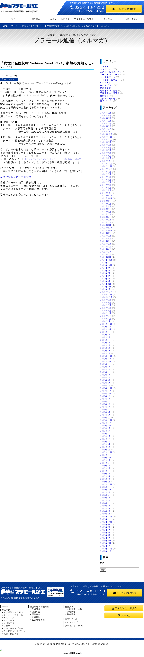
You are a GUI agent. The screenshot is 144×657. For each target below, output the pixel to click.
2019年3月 (105, 348)
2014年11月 (106, 487)
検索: (102, 562)
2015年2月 (105, 479)
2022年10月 (106, 233)
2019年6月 (105, 340)
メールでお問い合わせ (124, 9)
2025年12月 (106, 134)
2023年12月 (106, 195)
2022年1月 (105, 257)
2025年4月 (105, 153)
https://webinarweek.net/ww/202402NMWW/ (54, 159)
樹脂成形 (36, 611)
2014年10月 (106, 489)
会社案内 (108, 19)
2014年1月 (105, 514)
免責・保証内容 (11, 634)
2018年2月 (105, 383)
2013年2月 (105, 543)
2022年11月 (106, 230)
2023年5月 (106, 214)
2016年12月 (106, 420)
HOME (12, 19)
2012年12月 (106, 548)
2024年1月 (105, 193)
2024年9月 (105, 171)
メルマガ (126, 615)
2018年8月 (105, 367)
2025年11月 (106, 137)
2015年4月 (105, 473)
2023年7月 (106, 209)
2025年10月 (106, 139)
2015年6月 (105, 468)
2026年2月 (106, 129)
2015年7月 (105, 465)
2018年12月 (106, 356)
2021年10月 (106, 265)
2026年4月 (105, 123)
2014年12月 (106, 484)
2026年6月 (105, 118)
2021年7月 (105, 273)
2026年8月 (105, 113)
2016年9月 (105, 428)
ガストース (105, 69)
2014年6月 (105, 500)
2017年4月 (105, 409)
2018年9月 (105, 364)
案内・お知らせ (9, 79)
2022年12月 (106, 228)
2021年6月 (105, 276)
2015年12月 (106, 452)
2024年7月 (105, 177)
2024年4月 (105, 185)
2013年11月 (106, 519)
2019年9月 (105, 332)
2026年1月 (105, 131)
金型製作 (36, 609)
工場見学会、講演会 (84, 19)
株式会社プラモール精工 (19, 6)
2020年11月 (106, 294)
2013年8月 (105, 527)
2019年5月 (105, 342)
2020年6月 (105, 308)
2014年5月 (105, 503)
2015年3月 (105, 476)
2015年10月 (106, 457)
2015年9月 (105, 460)
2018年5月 (105, 375)
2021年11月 (106, 262)
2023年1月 (105, 225)
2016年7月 (105, 433)
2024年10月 (106, 169)
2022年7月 (106, 241)
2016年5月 (105, 439)
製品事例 (36, 614)
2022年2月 (106, 254)
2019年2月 (105, 350)
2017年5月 (105, 407)
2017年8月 (105, 399)
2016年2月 (105, 447)
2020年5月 (105, 310)
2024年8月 (105, 174)
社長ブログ (105, 101)
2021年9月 (105, 268)
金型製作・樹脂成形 (60, 19)
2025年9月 (105, 142)
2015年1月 (105, 481)
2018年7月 (105, 369)
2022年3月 (106, 252)
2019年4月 (105, 345)
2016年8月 (105, 431)
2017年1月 (105, 417)
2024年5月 (105, 182)
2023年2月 (106, 222)
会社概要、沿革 (74, 609)
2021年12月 (106, 260)
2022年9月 (106, 236)
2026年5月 (105, 121)
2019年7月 (105, 337)
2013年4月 (105, 538)
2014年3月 (105, 508)
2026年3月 (106, 126)
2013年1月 (105, 546)
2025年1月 (105, 161)
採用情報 (71, 611)
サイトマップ (71, 622)
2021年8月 (105, 270)
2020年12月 (106, 292)
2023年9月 (106, 203)
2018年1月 (105, 385)
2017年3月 (105, 412)
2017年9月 (105, 396)
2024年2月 (106, 190)
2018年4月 (105, 377)
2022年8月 (106, 238)
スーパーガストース (110, 74)
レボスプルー (106, 85)
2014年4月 (105, 505)
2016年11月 (106, 423)
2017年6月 (105, 404)
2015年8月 (105, 463)
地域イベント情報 (108, 90)
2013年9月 (105, 524)
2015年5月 (105, 471)
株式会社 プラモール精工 (23, 592)
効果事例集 (105, 88)
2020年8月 (105, 302)
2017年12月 (106, 388)
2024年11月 (106, 166)
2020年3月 (106, 316)
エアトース (105, 66)
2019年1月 (105, 353)
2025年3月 (106, 155)
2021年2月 (105, 286)
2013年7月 (105, 530)
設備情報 (36, 617)
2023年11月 (106, 198)
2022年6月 (106, 244)
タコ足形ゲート (107, 77)
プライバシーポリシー (76, 626)
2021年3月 (105, 284)
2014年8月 (105, 495)
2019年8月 (105, 334)
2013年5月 (105, 535)
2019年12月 (106, 324)
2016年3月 (105, 444)
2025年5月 (105, 150)
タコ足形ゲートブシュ (14, 631)
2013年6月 (105, 532)
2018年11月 (106, 358)
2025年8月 (105, 145)
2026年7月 (105, 115)
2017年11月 (106, 391)
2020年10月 (106, 297)
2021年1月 (105, 289)
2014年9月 (105, 492)
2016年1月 (105, 449)
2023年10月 (106, 201)
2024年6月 (105, 179)
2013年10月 (106, 522)
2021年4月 (105, 281)
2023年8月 (106, 206)
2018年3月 (105, 380)
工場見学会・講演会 (110, 93)
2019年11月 (106, 326)
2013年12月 (106, 516)
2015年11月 (106, 455)
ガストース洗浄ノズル (111, 72)
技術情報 (104, 96)
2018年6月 (105, 372)
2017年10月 (106, 393)
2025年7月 (105, 147)
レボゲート (105, 82)
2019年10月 (106, 329)
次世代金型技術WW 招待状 (16, 176)
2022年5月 (106, 246)
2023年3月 (106, 219)
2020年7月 (105, 305)
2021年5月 (105, 278)
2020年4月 (105, 313)
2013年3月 (105, 540)
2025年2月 (106, 158)
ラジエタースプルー (110, 80)
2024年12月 (106, 163)
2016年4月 (105, 441)
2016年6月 (105, 436)
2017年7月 (105, 401)
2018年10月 (106, 361)
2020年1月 (105, 321)
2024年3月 (106, 187)
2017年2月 (105, 415)
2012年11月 (106, 551)
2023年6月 (106, 211)
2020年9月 (105, 300)
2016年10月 (106, 425)
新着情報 (71, 614)
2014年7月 (105, 497)
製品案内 (36, 19)
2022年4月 (106, 249)
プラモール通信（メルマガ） (25, 26)
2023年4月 (106, 217)
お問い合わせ (131, 19)
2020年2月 (106, 318)
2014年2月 (105, 511)
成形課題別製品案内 (13, 612)
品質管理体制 (38, 619)
